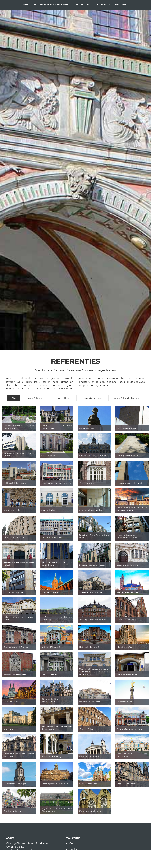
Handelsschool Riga (126, 619)
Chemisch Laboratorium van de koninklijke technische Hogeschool (94, 671)
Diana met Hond (87, 428)
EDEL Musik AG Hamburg (91, 510)
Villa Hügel (9, 729)
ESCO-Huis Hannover (14, 592)
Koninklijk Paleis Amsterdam (55, 783)
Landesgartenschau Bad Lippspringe (19, 427)
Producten (82, 4)
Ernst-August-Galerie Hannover (56, 483)
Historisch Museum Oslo (90, 647)
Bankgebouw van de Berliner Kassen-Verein (56, 727)
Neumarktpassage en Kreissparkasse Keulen (132, 536)
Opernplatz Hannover (127, 455)
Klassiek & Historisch (92, 398)
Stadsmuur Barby (12, 510)
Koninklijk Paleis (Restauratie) (93, 455)
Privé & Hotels (63, 398)
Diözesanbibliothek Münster (130, 483)
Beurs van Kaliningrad (89, 702)
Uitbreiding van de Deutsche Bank (19, 618)
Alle (14, 398)
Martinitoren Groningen (15, 783)
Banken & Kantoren (35, 398)
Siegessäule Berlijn (126, 702)
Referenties (103, 4)
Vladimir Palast (86, 729)
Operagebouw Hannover (91, 592)
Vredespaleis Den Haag (128, 592)
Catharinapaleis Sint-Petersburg (132, 755)
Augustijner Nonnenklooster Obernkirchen (56, 809)
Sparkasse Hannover (127, 428)
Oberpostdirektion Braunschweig (50, 700)
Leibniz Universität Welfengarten (56, 427)
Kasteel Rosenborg (88, 783)
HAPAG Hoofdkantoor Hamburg (56, 618)
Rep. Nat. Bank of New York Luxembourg (56, 563)
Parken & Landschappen (126, 398)
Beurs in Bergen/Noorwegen (130, 729)
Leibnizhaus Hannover (128, 565)
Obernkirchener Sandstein (51, 4)
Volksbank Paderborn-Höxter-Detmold (19, 454)
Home (25, 4)
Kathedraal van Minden (90, 811)
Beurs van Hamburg (51, 756)
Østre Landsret (48, 455)
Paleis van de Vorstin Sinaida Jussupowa (19, 755)
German (74, 843)
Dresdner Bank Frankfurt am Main (94, 536)
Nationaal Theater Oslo (52, 647)
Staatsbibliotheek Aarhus (16, 647)
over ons (121, 4)
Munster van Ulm (125, 647)
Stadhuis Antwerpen (13, 811)
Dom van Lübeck (49, 592)
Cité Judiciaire (48, 510)
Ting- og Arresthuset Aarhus (92, 619)
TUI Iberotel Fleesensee (15, 483)
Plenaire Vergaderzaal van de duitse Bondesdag (132, 509)
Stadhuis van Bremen (127, 783)
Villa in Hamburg (87, 483)
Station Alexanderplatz (128, 674)
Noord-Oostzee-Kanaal (15, 674)
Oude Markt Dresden (14, 537)
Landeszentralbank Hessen (92, 565)
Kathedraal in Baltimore (90, 756)
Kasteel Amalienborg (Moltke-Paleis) (19, 563)
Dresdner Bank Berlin (51, 537)
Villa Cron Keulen (49, 674)
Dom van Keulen (12, 702)
